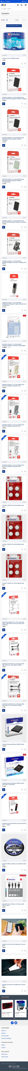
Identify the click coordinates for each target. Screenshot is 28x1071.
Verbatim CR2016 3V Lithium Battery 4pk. (13, 505)
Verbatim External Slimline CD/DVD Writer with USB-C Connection (13, 784)
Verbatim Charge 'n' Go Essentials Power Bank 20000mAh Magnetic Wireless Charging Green (13, 180)
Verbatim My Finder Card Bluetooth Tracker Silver (13, 985)
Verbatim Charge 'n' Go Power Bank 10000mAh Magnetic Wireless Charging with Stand (14, 262)
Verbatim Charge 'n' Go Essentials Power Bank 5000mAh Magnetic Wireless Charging (14, 221)
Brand (4, 8)
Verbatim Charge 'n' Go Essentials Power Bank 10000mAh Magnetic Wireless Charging (14, 98)
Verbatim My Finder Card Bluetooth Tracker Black (13, 945)
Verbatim (5, 55)
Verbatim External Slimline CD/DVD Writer (13, 744)
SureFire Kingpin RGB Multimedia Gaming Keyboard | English (7, 1012)
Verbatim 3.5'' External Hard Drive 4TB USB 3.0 (20, 1012)
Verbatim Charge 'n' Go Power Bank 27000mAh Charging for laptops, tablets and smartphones (14, 304)
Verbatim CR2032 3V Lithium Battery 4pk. (13, 583)
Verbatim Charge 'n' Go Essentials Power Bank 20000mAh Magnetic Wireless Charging (13, 139)
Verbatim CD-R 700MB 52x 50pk (10, 58)
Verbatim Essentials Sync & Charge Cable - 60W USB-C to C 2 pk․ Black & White (13, 704)
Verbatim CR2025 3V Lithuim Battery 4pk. (13, 544)
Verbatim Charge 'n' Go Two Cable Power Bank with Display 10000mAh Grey (13, 425)
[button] (1, 1008)
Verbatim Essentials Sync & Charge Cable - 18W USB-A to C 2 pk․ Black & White (13, 664)
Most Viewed (5, 997)
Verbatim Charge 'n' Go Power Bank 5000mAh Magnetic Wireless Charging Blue (13, 345)
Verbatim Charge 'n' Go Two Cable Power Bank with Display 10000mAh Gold (13, 385)
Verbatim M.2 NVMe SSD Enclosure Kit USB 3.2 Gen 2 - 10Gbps (14, 824)
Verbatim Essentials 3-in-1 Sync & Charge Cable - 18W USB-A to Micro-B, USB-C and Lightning (13, 623)
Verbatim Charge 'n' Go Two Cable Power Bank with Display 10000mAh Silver (13, 465)
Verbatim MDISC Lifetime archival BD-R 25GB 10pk (14, 864)
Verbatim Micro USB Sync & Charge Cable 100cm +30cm (13, 904)
